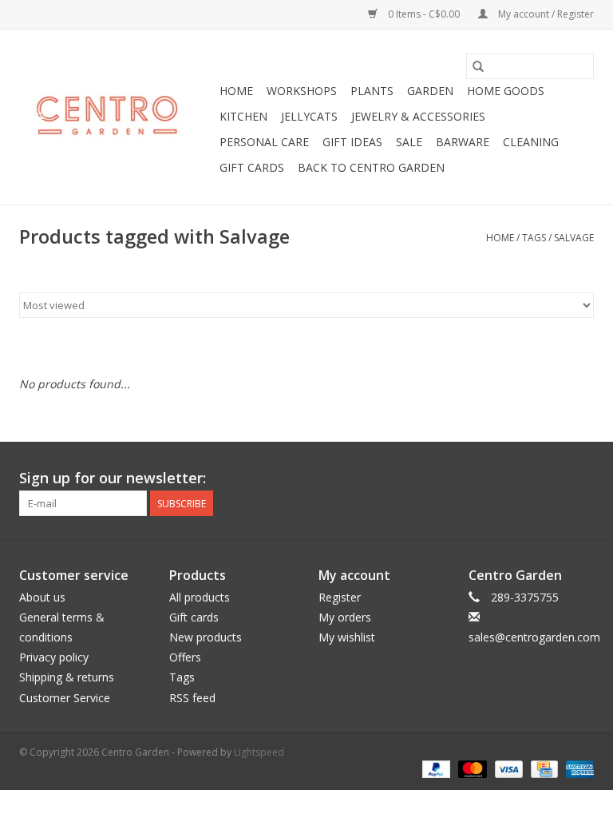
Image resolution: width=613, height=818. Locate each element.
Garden (430, 90)
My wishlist (346, 637)
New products (205, 637)
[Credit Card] (542, 769)
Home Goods (505, 90)
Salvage (574, 237)
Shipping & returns (66, 677)
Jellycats (309, 116)
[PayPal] (435, 769)
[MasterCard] (470, 769)
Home (236, 90)
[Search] (478, 66)
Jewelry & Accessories (418, 116)
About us (42, 597)
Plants (372, 90)
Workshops (302, 90)
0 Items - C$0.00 (424, 14)
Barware (462, 141)
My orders (344, 617)
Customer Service (64, 697)
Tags (534, 237)
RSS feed (192, 697)
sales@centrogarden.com (534, 637)
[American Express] (577, 769)
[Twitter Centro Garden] (523, 478)
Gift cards (251, 167)
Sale (409, 141)
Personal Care (264, 141)
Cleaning (531, 141)
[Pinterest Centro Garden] (552, 478)
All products (199, 597)
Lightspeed (259, 752)
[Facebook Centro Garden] (495, 478)
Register (339, 597)
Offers (185, 657)
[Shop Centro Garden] (117, 117)
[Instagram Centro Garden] (581, 478)
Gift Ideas (352, 141)
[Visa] (507, 769)
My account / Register (545, 14)
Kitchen (243, 116)
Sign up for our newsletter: (112, 478)
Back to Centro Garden (371, 167)
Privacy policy (54, 657)
